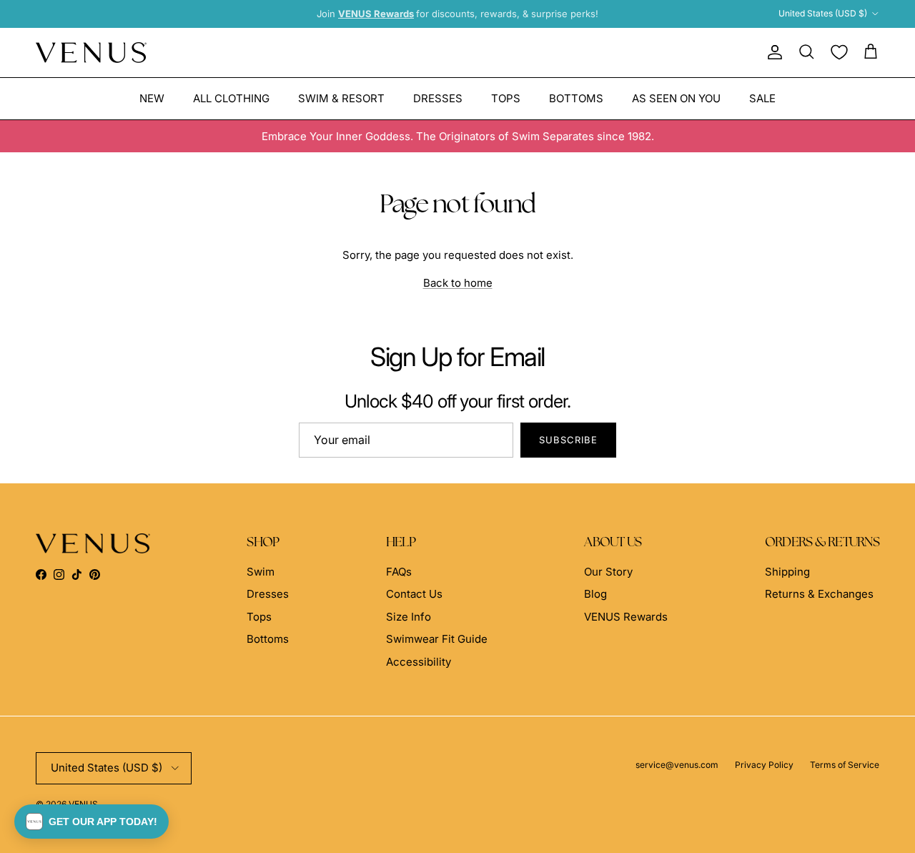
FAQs (399, 571)
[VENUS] (91, 52)
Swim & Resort (341, 97)
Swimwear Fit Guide (437, 639)
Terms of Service (844, 764)
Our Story (608, 571)
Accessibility (418, 662)
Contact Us (414, 594)
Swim (260, 571)
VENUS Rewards (626, 616)
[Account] (772, 52)
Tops (505, 97)
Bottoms (576, 97)
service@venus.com (676, 764)
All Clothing (231, 97)
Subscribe (568, 439)
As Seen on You (676, 97)
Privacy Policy (764, 764)
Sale (762, 97)
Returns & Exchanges (819, 594)
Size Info (408, 616)
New (151, 97)
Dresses (438, 97)
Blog (595, 594)
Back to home (458, 283)
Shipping (787, 571)
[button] (91, 821)
